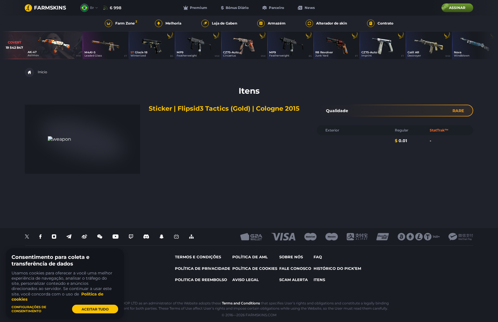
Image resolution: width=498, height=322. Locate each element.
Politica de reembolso (201, 279)
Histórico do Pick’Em (337, 268)
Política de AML (250, 257)
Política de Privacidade (202, 268)
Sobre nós (291, 257)
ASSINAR (457, 7)
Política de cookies (254, 268)
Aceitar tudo (95, 309)
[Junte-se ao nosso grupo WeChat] (99, 236)
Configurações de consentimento (29, 309)
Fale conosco (295, 268)
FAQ (318, 257)
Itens (319, 279)
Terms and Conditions (241, 303)
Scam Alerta (293, 279)
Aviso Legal (245, 279)
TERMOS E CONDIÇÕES (198, 257)
